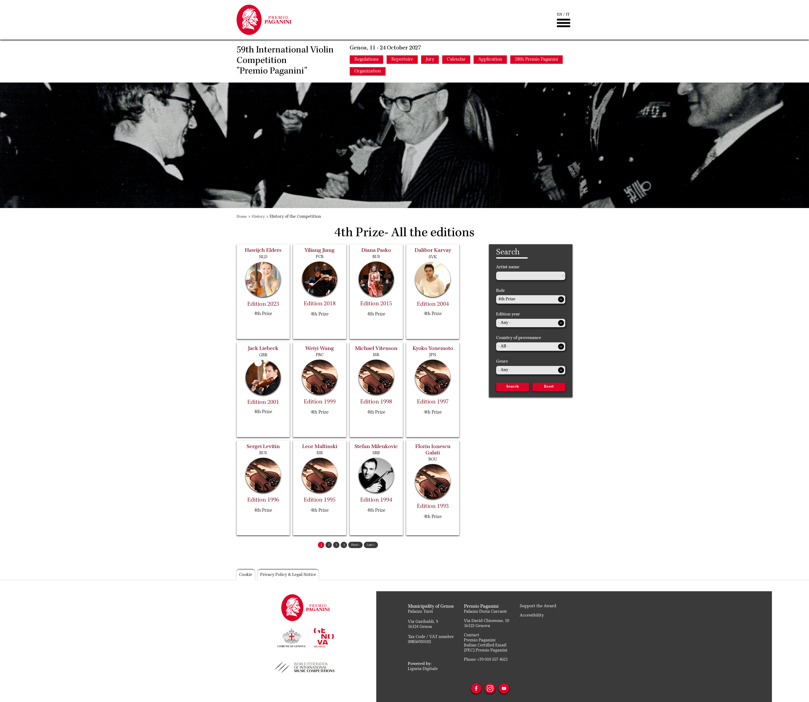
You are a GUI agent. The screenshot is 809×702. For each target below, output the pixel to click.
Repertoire (402, 59)
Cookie (245, 575)
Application (490, 59)
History (258, 217)
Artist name (507, 267)
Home (242, 217)
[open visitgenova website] (324, 637)
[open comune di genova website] (291, 637)
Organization (367, 71)
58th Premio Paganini (536, 59)
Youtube (504, 688)
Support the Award (538, 606)
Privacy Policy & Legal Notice (288, 575)
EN (559, 15)
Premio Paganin (479, 640)
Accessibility (532, 615)
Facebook (476, 688)
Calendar (456, 59)
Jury (430, 59)
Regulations (366, 59)
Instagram (490, 688)
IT (568, 15)
